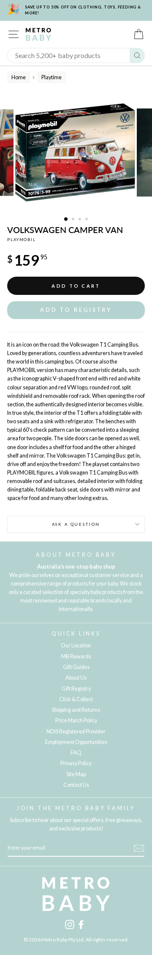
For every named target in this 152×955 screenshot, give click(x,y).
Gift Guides (76, 667)
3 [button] (81, 220)
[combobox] (69, 55)
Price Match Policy (76, 720)
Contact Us (76, 785)
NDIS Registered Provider (76, 731)
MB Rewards (76, 656)
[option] (76, 152)
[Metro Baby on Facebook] (81, 924)
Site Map (76, 774)
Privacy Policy (76, 763)
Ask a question (76, 524)
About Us (76, 678)
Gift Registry (76, 689)
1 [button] (66, 219)
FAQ (76, 753)
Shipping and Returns (76, 710)
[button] (76, 310)
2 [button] (74, 220)
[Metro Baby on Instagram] (69, 924)
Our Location (76, 645)
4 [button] (87, 220)
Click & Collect (76, 699)
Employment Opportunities (76, 742)
